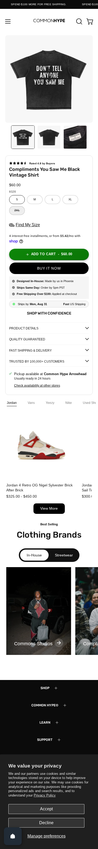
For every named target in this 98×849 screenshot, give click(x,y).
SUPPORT (45, 740)
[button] (78, 21)
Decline (46, 823)
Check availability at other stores (37, 385)
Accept (46, 809)
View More (49, 508)
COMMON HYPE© (44, 705)
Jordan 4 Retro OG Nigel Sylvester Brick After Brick (39, 487)
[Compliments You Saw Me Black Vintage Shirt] (23, 137)
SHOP (45, 688)
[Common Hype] (49, 21)
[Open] (13, 836)
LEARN (44, 722)
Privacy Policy (45, 795)
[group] (38, 611)
